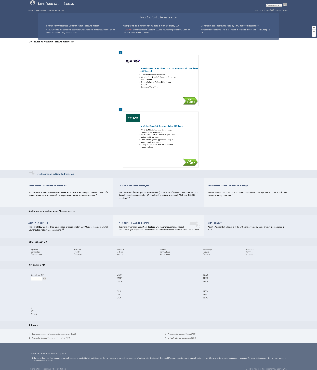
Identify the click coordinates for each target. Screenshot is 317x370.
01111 (34, 308)
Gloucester (78, 254)
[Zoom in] (314, 27)
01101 (119, 291)
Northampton (165, 254)
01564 (205, 291)
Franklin (77, 252)
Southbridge (207, 250)
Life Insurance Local (56, 3)
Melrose (120, 252)
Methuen (120, 254)
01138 (34, 314)
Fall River (77, 250)
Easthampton (36, 254)
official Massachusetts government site (61, 33)
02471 (119, 294)
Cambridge (35, 252)
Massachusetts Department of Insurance (181, 229)
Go (285, 4)
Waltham (206, 254)
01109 (205, 281)
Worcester (250, 254)
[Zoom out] (314, 31)
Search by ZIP (37, 275)
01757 (119, 298)
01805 (119, 275)
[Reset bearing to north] (314, 35)
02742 (205, 298)
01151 (205, 294)
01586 (205, 278)
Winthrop (249, 252)
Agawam (34, 250)
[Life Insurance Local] (34, 3)
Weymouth (250, 250)
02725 (205, 275)
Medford (120, 250)
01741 (34, 311)
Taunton (206, 252)
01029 (119, 278)
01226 (119, 281)
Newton (163, 250)
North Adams (165, 252)
